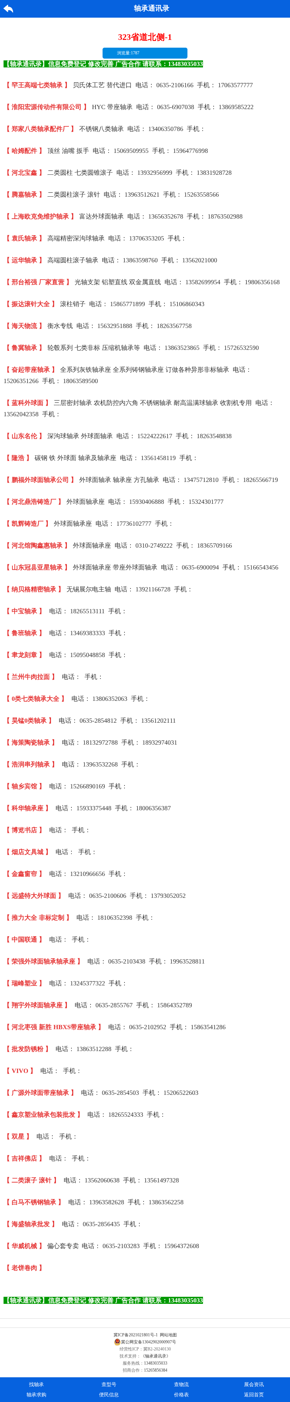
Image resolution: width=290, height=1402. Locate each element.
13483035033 (155, 1363)
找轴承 (36, 1384)
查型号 (109, 1384)
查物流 (181, 1384)
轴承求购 (36, 1394)
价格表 (181, 1394)
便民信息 (109, 1394)
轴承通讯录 (151, 8)
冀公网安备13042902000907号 (148, 1342)
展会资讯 (254, 1384)
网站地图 (168, 1334)
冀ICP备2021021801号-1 (136, 1334)
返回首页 (254, 1394)
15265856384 (155, 1370)
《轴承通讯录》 (155, 1356)
